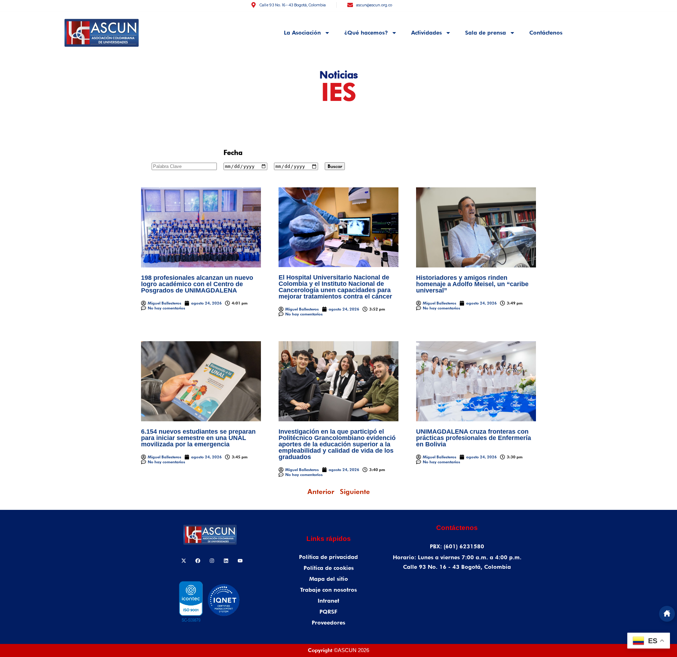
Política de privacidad (328, 557)
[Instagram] (212, 561)
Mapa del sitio (328, 578)
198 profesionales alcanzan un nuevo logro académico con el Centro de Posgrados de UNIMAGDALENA (197, 284)
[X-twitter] (184, 561)
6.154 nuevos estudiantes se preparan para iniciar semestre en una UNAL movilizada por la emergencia (198, 438)
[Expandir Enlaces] (667, 614)
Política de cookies (329, 568)
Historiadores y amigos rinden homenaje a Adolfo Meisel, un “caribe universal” (472, 284)
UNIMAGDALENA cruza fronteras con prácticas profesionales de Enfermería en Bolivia (473, 438)
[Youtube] (240, 561)
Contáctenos (545, 32)
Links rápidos (328, 538)
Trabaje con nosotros (328, 589)
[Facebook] (198, 561)
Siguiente (355, 491)
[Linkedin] (226, 561)
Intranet (328, 600)
